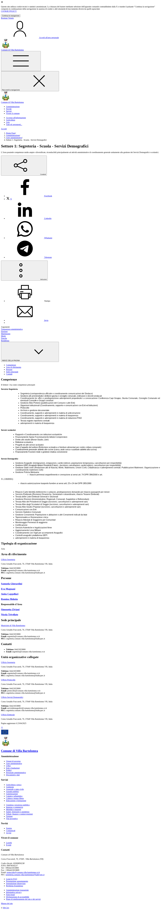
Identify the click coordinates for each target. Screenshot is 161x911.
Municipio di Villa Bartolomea (13, 625)
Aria (8, 122)
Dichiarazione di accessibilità (17, 897)
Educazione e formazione (16, 801)
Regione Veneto (7, 18)
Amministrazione (13, 135)
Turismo (9, 816)
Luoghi (9, 843)
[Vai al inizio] (2, 728)
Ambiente (10, 787)
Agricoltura (10, 120)
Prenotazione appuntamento (17, 881)
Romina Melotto (9, 599)
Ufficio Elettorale (8, 715)
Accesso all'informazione (16, 118)
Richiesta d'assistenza (14, 886)
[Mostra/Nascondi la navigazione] (21, 61)
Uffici (8, 766)
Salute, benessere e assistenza (17, 812)
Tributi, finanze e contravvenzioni (19, 814)
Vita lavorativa (12, 818)
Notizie (9, 828)
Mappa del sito (7, 903)
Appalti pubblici (12, 791)
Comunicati (10, 831)
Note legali (10, 895)
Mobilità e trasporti (13, 809)
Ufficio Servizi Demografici (12, 697)
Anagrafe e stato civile (15, 789)
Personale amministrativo (16, 773)
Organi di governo (13, 761)
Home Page (10, 133)
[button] (13, 107)
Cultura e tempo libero (15, 798)
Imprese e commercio (14, 807)
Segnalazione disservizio (16, 883)
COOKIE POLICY (9, 11)
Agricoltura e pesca (13, 785)
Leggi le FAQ (11, 879)
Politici (9, 770)
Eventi (8, 845)
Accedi (4, 129)
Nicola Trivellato (9, 614)
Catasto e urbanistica (14, 796)
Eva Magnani (8, 589)
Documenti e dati (13, 775)
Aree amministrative (14, 138)
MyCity (6, 908)
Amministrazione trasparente (17, 890)
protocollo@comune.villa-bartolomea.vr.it (23, 872)
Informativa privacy (14, 892)
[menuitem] (29, 196)
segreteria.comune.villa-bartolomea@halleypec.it (25, 875)
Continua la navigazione (10, 16)
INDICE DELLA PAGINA (11, 360)
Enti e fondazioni (13, 768)
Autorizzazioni (12, 794)
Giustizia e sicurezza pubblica (18, 805)
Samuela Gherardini (11, 583)
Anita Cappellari (9, 594)
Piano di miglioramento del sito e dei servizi (23, 899)
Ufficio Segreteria (8, 559)
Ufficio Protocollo (8, 680)
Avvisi (8, 833)
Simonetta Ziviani (10, 609)
